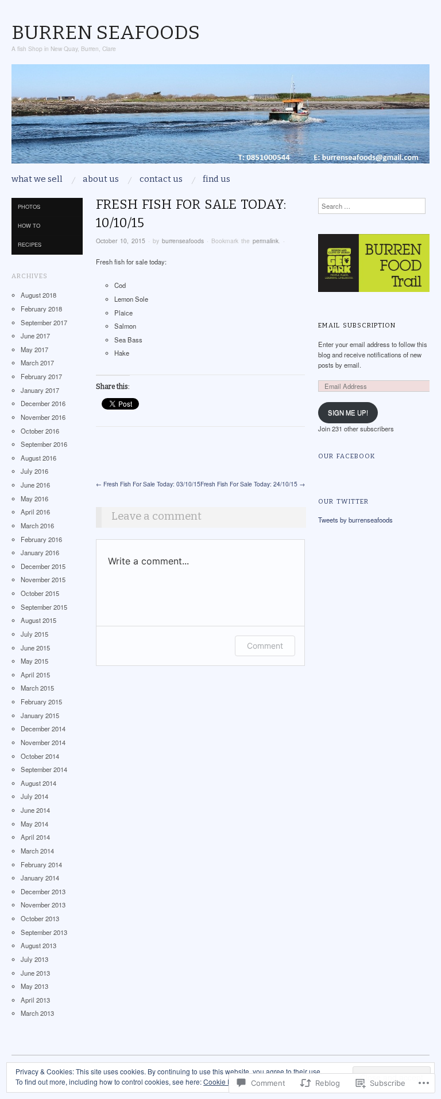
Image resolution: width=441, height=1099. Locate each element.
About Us (101, 179)
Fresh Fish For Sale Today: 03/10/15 (148, 484)
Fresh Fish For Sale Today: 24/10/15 (252, 484)
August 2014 (38, 783)
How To (29, 225)
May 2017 (34, 349)
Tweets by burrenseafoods (355, 519)
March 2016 (37, 525)
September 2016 (44, 444)
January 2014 (40, 877)
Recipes (29, 244)
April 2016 (35, 511)
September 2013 (44, 932)
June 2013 (35, 972)
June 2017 (35, 335)
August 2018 (38, 294)
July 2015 (34, 633)
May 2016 (34, 498)
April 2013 (35, 999)
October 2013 (40, 918)
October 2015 (40, 593)
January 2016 (40, 552)
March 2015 (37, 687)
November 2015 (43, 579)
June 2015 (35, 647)
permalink (265, 240)
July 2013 (34, 959)
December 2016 (43, 403)
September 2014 (44, 769)
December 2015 (43, 566)
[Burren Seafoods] (220, 118)
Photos (29, 206)
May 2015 (34, 660)
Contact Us (161, 179)
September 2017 (44, 322)
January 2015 (40, 715)
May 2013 (34, 986)
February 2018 (41, 308)
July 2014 (34, 796)
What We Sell (37, 179)
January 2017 (40, 390)
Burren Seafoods (105, 32)
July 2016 (34, 471)
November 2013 (43, 904)
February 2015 (41, 701)
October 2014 (40, 756)
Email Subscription (357, 325)
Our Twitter (343, 501)
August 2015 (38, 620)
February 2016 (41, 539)
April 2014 (35, 836)
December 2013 (43, 891)
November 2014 (43, 742)
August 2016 (38, 457)
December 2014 (43, 728)
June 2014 (35, 809)
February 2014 (41, 864)
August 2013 (38, 945)
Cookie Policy (224, 1081)
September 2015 (44, 606)
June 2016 (35, 484)
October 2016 (40, 430)
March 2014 (37, 850)
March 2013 (37, 1013)
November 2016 (43, 417)
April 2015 (35, 674)
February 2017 (41, 376)
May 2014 (34, 823)
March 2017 (37, 362)
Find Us (216, 179)
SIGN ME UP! (348, 412)
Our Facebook (347, 456)
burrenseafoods (183, 240)
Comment (265, 645)
